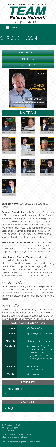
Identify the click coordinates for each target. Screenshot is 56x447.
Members (28, 58)
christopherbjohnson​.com (39, 341)
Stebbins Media (34, 442)
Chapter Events (28, 65)
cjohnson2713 (33, 374)
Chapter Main (28, 52)
